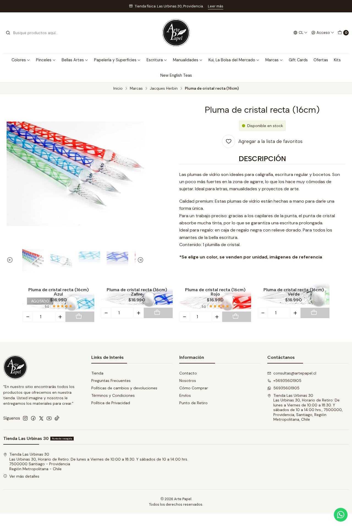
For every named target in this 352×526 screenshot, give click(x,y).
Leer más (215, 6)
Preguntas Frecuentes (111, 380)
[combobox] (33, 32)
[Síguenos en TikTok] (57, 418)
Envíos (185, 395)
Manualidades (185, 59)
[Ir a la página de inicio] (176, 32)
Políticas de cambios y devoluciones (124, 387)
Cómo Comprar (193, 387)
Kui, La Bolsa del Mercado (231, 59)
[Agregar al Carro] (79, 317)
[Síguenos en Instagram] (25, 418)
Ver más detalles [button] (24, 476)
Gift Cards (298, 59)
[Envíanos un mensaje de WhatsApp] (341, 515)
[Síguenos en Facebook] (33, 418)
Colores (19, 59)
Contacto (188, 373)
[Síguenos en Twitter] (41, 418)
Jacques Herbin (164, 88)
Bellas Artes (73, 59)
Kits (337, 59)
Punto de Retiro (193, 402)
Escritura (155, 59)
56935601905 (286, 387)
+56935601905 (287, 380)
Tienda (97, 373)
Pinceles (43, 59)
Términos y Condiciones (113, 395)
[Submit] (8, 32)
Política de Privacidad (110, 402)
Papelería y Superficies (115, 59)
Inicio (118, 88)
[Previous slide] (11, 260)
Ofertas (321, 59)
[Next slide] (140, 260)
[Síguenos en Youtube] (49, 418)
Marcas (272, 59)
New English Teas (176, 75)
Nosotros (187, 380)
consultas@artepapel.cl (294, 373)
